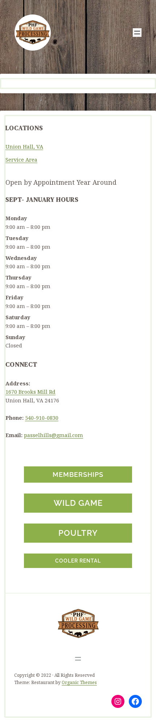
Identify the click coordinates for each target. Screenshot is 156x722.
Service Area (21, 159)
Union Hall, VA (24, 146)
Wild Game (78, 503)
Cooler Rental (78, 560)
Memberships (78, 474)
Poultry (78, 533)
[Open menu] (137, 32)
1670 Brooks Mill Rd (30, 391)
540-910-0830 (41, 417)
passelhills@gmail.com (53, 435)
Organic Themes (79, 682)
